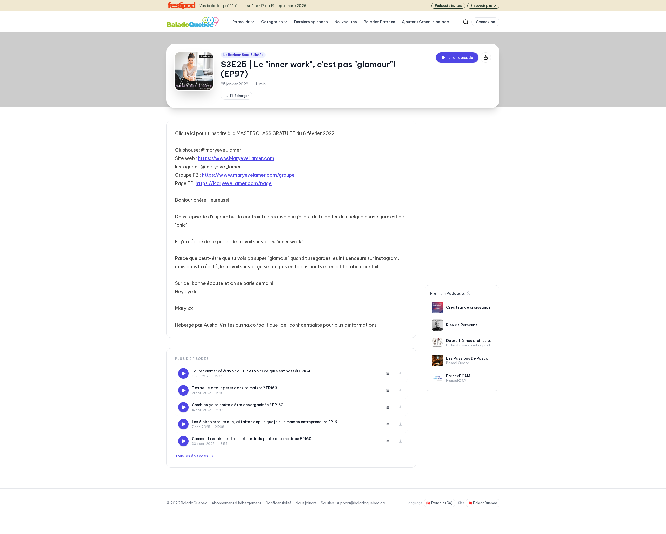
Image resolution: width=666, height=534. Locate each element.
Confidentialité (278, 503)
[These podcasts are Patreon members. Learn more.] (468, 293)
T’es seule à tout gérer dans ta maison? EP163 (234, 388)
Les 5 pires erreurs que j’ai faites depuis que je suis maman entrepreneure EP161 (265, 421)
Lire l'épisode (460, 57)
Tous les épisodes (191, 456)
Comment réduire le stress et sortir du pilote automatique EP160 (251, 438)
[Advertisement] (462, 199)
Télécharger (239, 96)
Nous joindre (306, 503)
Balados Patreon (379, 22)
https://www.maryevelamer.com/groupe (248, 175)
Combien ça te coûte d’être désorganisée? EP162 (237, 405)
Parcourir (241, 22)
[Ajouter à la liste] (388, 373)
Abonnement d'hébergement (236, 503)
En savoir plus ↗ (483, 6)
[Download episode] (400, 373)
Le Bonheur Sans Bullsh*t (243, 55)
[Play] (183, 373)
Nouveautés (346, 22)
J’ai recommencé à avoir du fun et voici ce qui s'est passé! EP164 (251, 371)
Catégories (272, 22)
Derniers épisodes (311, 22)
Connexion (485, 22)
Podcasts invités (448, 6)
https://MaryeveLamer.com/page (234, 183)
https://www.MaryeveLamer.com (236, 158)
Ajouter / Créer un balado (425, 22)
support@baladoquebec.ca (360, 503)
